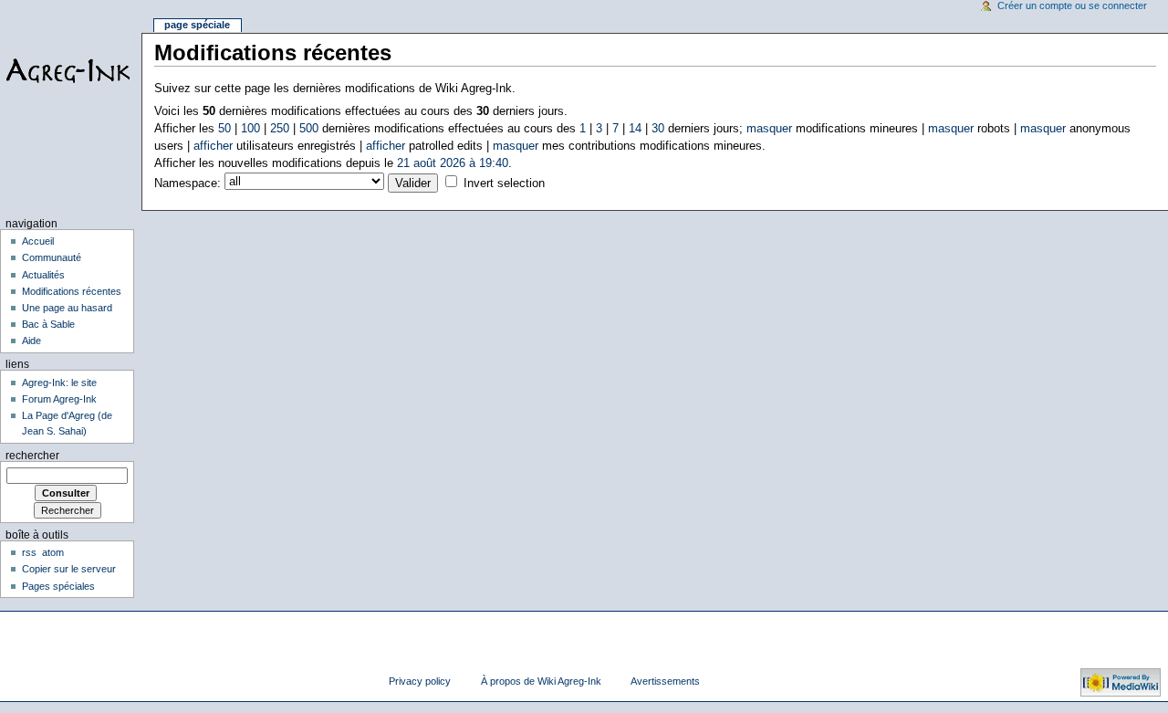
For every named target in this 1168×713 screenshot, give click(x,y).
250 (279, 128)
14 (635, 128)
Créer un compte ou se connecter (1072, 5)
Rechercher (32, 455)
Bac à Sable (48, 324)
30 (658, 128)
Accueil (38, 241)
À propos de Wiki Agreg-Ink (541, 681)
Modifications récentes (71, 291)
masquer (769, 128)
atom (53, 552)
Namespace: (187, 183)
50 (224, 128)
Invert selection (504, 183)
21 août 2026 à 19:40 (452, 163)
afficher (213, 146)
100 (250, 128)
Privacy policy (420, 681)
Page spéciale (197, 24)
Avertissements (665, 681)
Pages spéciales (58, 586)
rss (29, 552)
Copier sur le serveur (69, 568)
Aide (31, 340)
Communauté (51, 257)
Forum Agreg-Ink (59, 398)
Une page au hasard (67, 307)
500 (308, 128)
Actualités (43, 274)
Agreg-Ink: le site (59, 382)
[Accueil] (70, 71)
